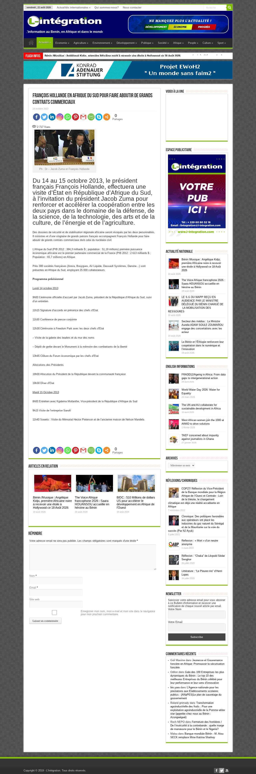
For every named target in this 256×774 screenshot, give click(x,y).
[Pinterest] (75, 116)
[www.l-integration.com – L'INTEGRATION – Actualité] (65, 25)
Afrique (178, 42)
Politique (147, 42)
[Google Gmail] (83, 116)
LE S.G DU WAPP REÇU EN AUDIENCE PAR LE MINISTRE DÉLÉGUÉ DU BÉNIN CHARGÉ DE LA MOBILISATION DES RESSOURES (195, 304)
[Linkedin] (52, 116)
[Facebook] (36, 116)
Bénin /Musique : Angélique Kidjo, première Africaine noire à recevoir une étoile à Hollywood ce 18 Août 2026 (52, 502)
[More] (106, 116)
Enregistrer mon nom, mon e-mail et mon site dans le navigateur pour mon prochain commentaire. (118, 613)
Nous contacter (132, 7)
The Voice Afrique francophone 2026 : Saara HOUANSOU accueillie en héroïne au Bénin (92, 502)
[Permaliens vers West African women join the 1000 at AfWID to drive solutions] (173, 428)
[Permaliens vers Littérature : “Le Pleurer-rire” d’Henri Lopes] (173, 579)
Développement (127, 42)
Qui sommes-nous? (106, 7)
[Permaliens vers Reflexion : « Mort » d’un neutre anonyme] (173, 549)
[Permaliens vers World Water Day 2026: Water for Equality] (173, 398)
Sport (221, 42)
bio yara (175, 687)
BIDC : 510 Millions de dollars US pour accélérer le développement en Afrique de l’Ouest (136, 502)
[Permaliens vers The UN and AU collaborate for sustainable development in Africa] (173, 413)
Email (32, 587)
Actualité (45, 42)
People (193, 42)
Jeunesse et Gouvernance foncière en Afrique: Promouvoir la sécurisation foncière (197, 664)
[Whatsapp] (67, 116)
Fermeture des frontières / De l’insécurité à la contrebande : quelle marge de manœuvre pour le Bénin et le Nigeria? (197, 725)
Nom (32, 575)
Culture (208, 42)
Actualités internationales (73, 7)
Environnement (102, 42)
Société (163, 42)
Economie (62, 42)
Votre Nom (174, 609)
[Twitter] (44, 116)
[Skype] (98, 116)
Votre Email (175, 622)
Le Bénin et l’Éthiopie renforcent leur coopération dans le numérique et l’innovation (203, 345)
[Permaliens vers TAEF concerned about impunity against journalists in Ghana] (173, 443)
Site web (34, 599)
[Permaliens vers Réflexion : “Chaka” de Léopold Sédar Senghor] (173, 564)
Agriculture (81, 42)
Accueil (31, 43)
